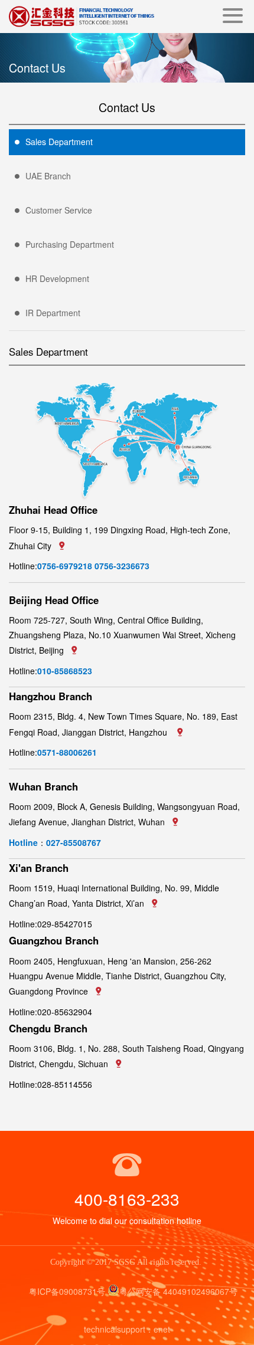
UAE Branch (48, 176)
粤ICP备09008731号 (67, 1291)
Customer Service (58, 210)
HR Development (57, 278)
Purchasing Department (69, 244)
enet (162, 1329)
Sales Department (59, 141)
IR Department (52, 313)
